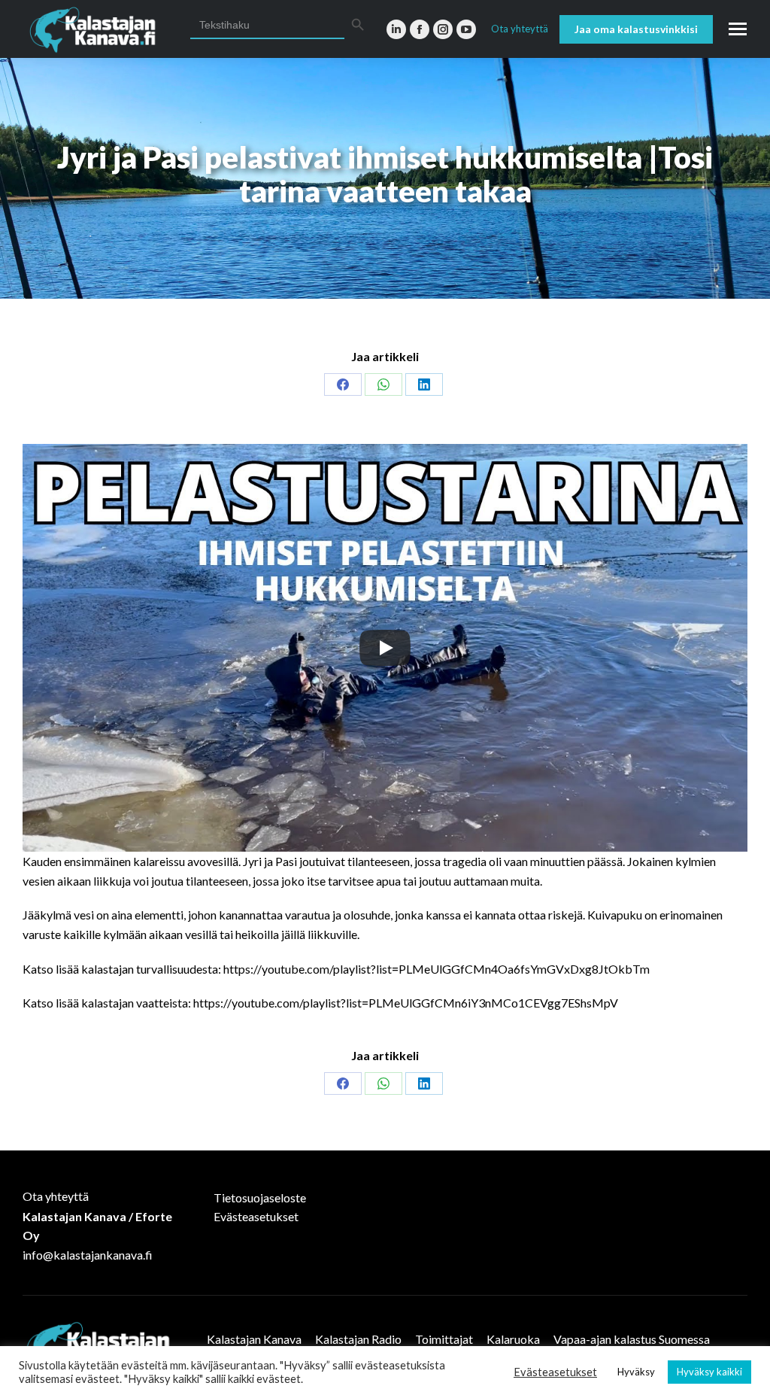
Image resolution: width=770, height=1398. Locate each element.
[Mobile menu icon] (737, 29)
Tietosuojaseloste (260, 1197)
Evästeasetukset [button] (555, 1372)
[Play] (385, 648)
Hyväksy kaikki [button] (709, 1372)
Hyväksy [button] (636, 1372)
